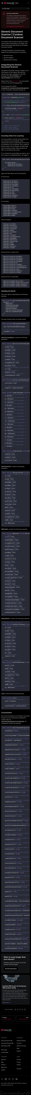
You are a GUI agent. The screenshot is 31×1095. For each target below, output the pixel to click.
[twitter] (2, 1079)
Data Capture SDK (5, 1045)
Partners (3, 1064)
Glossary (19, 1068)
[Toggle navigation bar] (2, 3)
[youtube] (16, 1079)
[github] (9, 1079)
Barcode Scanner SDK (6, 1040)
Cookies (19, 1059)
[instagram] (13, 1079)
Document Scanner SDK (7, 1043)
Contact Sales (4, 1052)
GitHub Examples (21, 1040)
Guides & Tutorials (21, 1045)
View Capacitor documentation (14, 26)
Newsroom (4, 1067)
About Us (3, 1059)
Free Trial (19, 1043)
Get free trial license (11, 968)
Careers (3, 1069)
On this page (5, 8)
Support (19, 1051)
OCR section (15, 81)
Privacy (19, 1062)
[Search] (28, 3)
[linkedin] (6, 1079)
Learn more (5, 1002)
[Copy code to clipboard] (28, 94)
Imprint (18, 1064)
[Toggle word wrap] (25, 94)
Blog (2, 1062)
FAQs (18, 1048)
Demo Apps (4, 1049)
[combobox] (28, 3)
